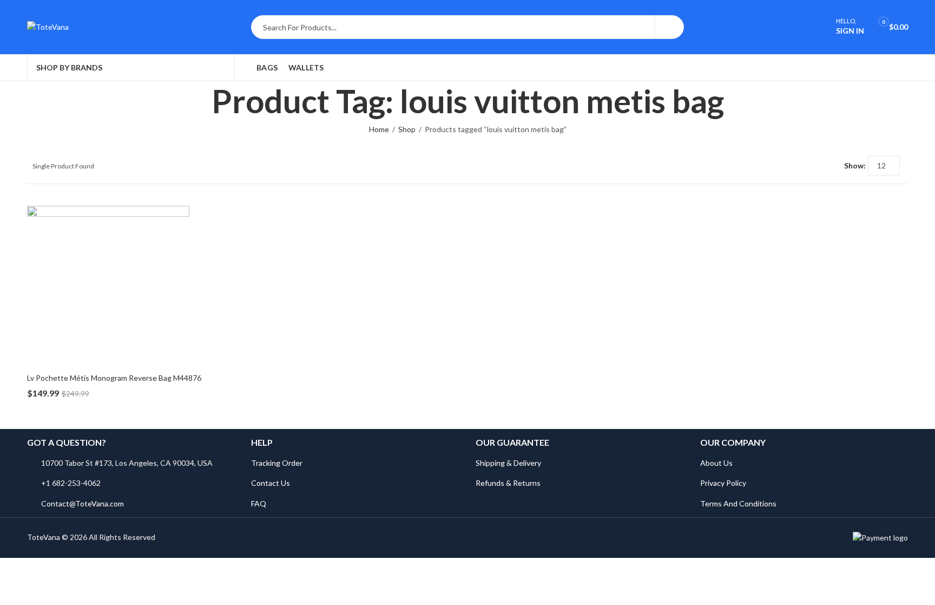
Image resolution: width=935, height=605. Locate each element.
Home (379, 129)
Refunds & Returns (508, 482)
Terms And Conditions (738, 503)
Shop (407, 129)
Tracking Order (276, 462)
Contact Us (270, 482)
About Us (716, 462)
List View (831, 165)
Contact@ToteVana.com (82, 503)
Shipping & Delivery (508, 462)
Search (669, 27)
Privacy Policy (723, 482)
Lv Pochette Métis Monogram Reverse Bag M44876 (114, 377)
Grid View (816, 165)
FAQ (258, 503)
